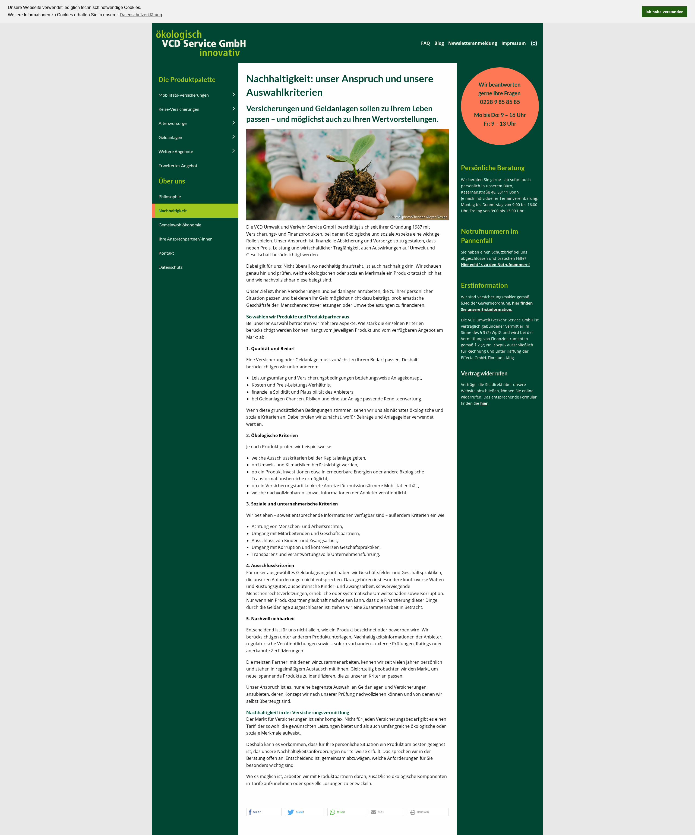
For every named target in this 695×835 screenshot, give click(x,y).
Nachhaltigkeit (173, 210)
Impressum (513, 43)
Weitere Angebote (176, 151)
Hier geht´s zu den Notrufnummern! (495, 264)
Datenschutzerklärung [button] (141, 14)
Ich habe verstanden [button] (665, 12)
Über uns (172, 181)
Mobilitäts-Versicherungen (184, 94)
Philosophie (170, 196)
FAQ (425, 43)
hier (484, 403)
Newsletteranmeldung (472, 43)
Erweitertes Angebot (178, 165)
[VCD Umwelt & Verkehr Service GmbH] (201, 43)
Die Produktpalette (187, 79)
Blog (439, 43)
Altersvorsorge (173, 123)
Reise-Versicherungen (179, 109)
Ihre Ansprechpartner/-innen (186, 238)
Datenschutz (170, 267)
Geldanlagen (170, 137)
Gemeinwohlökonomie (180, 224)
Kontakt (166, 252)
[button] (264, 812)
